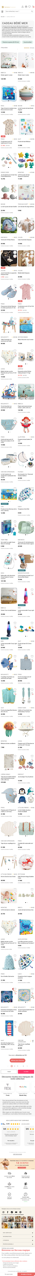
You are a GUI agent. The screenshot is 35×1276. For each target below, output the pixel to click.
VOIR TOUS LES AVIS (17, 1154)
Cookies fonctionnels (8, 1264)
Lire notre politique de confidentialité (10, 1257)
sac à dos (29, 1106)
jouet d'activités (7, 1108)
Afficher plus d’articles (17, 1060)
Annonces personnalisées (9, 1267)
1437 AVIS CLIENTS (25, 1123)
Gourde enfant (28, 42)
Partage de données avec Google (11, 1263)
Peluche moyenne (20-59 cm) (11, 42)
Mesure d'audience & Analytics (10, 1266)
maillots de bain (18, 1106)
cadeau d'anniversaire (20, 1114)
